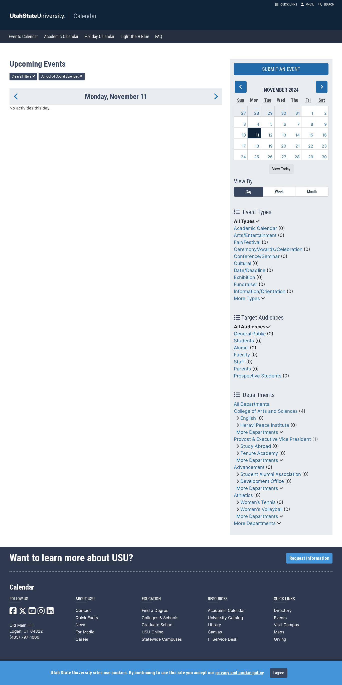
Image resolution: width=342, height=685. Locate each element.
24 (243, 156)
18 (257, 146)
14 (297, 135)
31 (297, 113)
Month (312, 191)
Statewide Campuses (162, 639)
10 (244, 135)
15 (311, 135)
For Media (85, 631)
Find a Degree (155, 610)
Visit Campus (286, 624)
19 (270, 146)
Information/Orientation (259, 291)
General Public (250, 334)
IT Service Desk (222, 639)
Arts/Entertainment (255, 235)
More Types (247, 298)
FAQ (158, 36)
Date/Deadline (249, 270)
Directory (283, 610)
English (248, 418)
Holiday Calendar (100, 36)
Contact (83, 610)
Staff (239, 362)
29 (270, 113)
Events (280, 617)
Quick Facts (87, 617)
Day (249, 191)
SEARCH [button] (329, 4)
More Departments (257, 432)
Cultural (242, 263)
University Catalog (225, 617)
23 (324, 146)
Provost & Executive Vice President (272, 439)
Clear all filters (22, 76)
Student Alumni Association (270, 474)
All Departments (251, 404)
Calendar (85, 16)
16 (324, 135)
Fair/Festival (247, 242)
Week (279, 191)
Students (244, 341)
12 (270, 135)
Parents (242, 369)
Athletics (243, 495)
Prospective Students (257, 376)
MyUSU (310, 4)
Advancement (249, 467)
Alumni (241, 348)
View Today (281, 169)
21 (297, 146)
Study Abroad (255, 446)
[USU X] (23, 612)
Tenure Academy (259, 453)
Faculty (242, 355)
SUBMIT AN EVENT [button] (281, 69)
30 (283, 113)
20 (283, 146)
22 (310, 146)
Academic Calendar (61, 36)
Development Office (262, 481)
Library (214, 624)
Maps (279, 631)
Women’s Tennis (258, 502)
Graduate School (158, 624)
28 (256, 113)
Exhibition (244, 277)
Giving (280, 639)
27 (243, 113)
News (81, 624)
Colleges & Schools (160, 617)
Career (82, 639)
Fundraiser (245, 284)
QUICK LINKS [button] (288, 4)
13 (284, 135)
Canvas (215, 631)
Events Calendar (23, 36)
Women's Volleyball (261, 509)
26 (270, 156)
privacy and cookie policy (239, 672)
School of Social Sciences (60, 76)
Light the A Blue (135, 36)
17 (244, 146)
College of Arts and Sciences (266, 411)
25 (256, 156)
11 (257, 135)
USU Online (152, 631)
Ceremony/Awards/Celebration (268, 249)
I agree (278, 672)
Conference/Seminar (257, 256)
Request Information (309, 558)
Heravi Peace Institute (264, 425)
